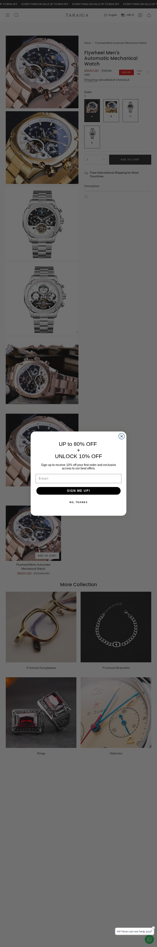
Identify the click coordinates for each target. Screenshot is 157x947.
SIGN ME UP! (78, 490)
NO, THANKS (79, 502)
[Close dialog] (121, 436)
